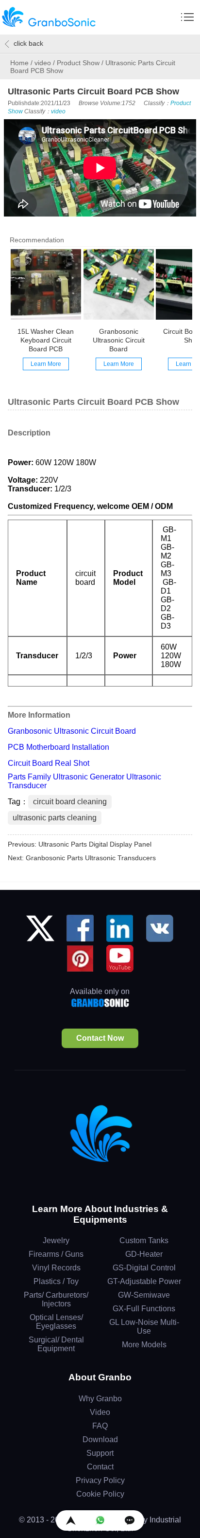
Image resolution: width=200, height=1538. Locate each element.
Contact (100, 1467)
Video (100, 1412)
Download (100, 1439)
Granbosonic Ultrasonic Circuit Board (119, 340)
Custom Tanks (143, 1240)
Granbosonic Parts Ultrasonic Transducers (91, 858)
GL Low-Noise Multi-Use (144, 1326)
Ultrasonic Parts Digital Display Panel (94, 844)
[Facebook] (80, 932)
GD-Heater (144, 1254)
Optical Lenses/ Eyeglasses (56, 1321)
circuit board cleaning (70, 801)
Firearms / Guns (56, 1254)
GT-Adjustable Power (144, 1281)
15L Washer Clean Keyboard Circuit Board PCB (45, 340)
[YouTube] (120, 962)
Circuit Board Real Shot (48, 763)
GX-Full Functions (144, 1308)
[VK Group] (160, 932)
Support (100, 1453)
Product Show (78, 63)
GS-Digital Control (144, 1268)
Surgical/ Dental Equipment (56, 1344)
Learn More (46, 364)
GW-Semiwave (144, 1295)
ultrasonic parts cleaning (55, 818)
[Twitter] (40, 932)
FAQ (100, 1426)
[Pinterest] (80, 962)
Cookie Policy (100, 1494)
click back (28, 43)
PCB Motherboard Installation (58, 747)
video (42, 63)
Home (19, 63)
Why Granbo (100, 1398)
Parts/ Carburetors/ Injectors (56, 1299)
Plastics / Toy (56, 1281)
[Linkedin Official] (120, 932)
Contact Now (100, 1038)
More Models (144, 1344)
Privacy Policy (100, 1480)
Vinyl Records (56, 1268)
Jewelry (56, 1240)
